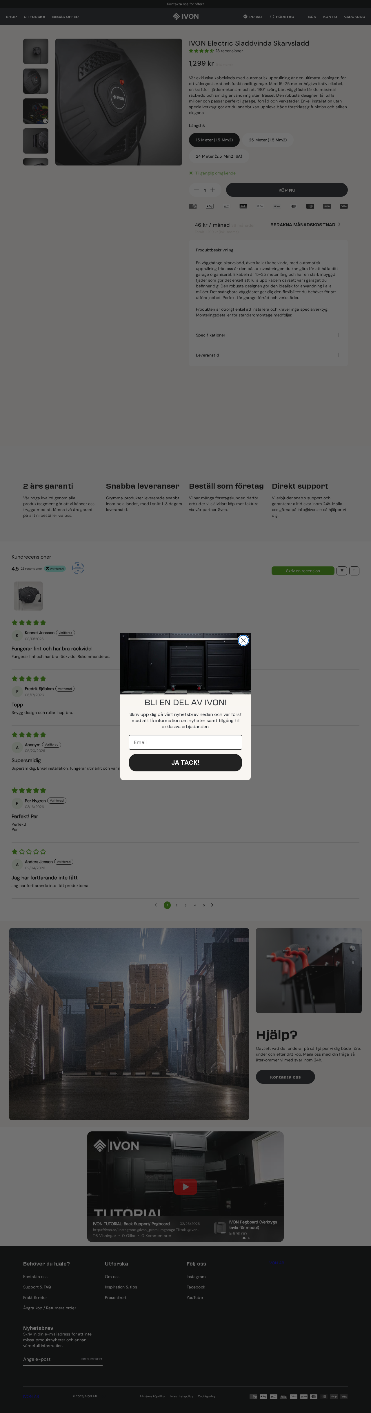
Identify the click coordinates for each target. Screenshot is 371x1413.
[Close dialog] (243, 640)
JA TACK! (185, 762)
